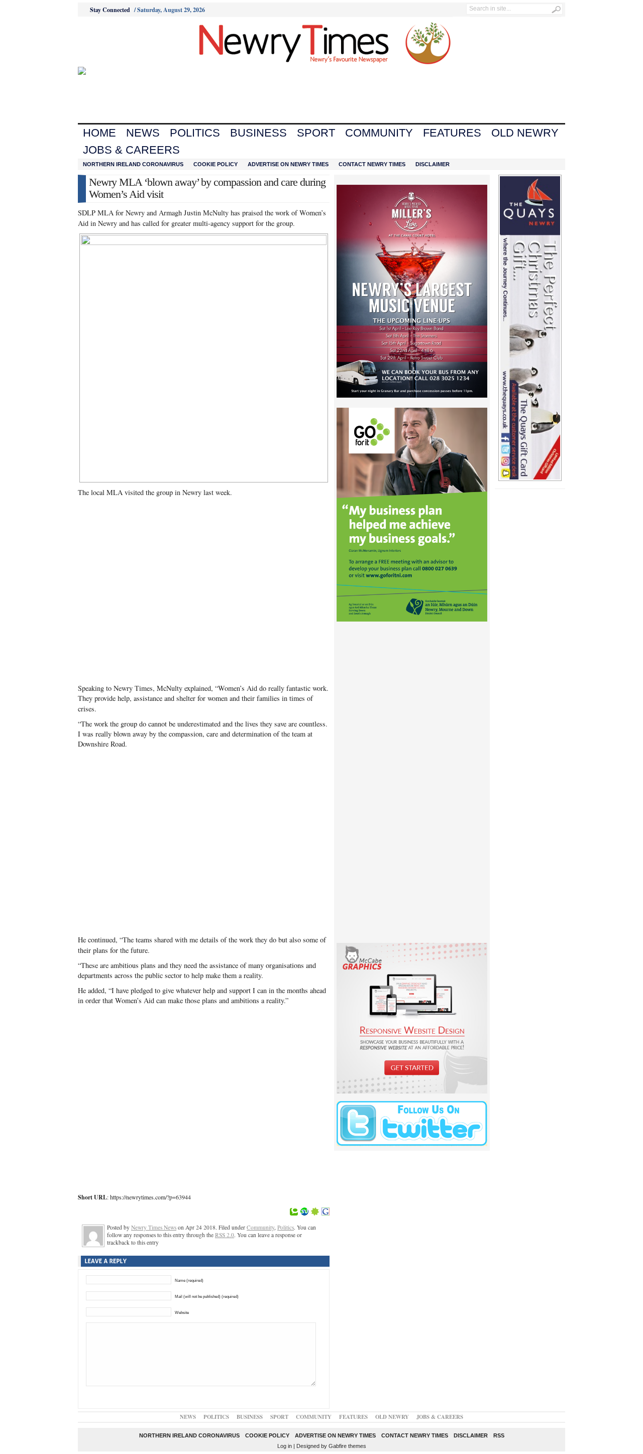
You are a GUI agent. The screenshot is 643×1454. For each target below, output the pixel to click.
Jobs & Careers (131, 150)
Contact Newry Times (372, 164)
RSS (498, 1435)
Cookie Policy (215, 164)
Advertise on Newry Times (288, 164)
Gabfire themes (347, 1446)
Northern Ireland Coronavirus (133, 164)
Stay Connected (110, 10)
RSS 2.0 (224, 1235)
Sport (316, 133)
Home (99, 133)
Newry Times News (153, 1227)
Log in (284, 1446)
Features (452, 133)
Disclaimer (432, 164)
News (143, 133)
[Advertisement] (133, 42)
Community (379, 133)
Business (258, 133)
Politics (195, 133)
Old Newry (525, 133)
